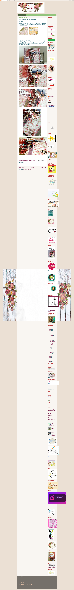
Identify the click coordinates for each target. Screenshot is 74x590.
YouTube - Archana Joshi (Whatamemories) (25, 584)
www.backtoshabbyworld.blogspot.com (24, 582)
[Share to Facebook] (42, 160)
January (51, 353)
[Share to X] (41, 160)
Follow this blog (51, 106)
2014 (50, 356)
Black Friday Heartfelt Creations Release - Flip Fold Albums (51, 416)
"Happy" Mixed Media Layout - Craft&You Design (52, 343)
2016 (50, 330)
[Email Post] (38, 160)
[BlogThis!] (40, 160)
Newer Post (21, 167)
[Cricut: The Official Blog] (51, 404)
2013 (50, 357)
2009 (50, 361)
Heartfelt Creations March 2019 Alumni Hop (53, 434)
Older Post (43, 167)
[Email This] (39, 160)
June (50, 347)
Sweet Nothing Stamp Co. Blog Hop (53, 424)
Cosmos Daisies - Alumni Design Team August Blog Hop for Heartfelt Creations (51, 410)
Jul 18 (51, 345)
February (51, 352)
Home (32, 167)
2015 (50, 355)
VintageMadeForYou (51, 567)
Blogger (43, 587)
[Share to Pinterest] (43, 160)
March (51, 351)
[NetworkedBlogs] (52, 105)
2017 (50, 329)
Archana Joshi (51, 96)
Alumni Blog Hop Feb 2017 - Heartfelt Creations (53, 429)
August (51, 336)
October (51, 334)
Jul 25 (51, 340)
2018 (50, 328)
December (51, 331)
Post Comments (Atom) (27, 169)
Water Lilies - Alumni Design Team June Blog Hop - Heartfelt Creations (51, 420)
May (50, 348)
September (51, 335)
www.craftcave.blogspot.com (23, 579)
